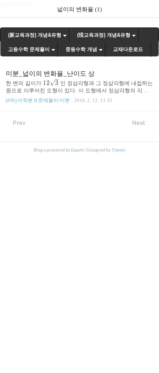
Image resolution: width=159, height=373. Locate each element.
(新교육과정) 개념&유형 (34, 35)
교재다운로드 (128, 49)
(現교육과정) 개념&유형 (103, 35)
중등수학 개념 (81, 49)
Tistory (118, 150)
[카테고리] (9, 8)
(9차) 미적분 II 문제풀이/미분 (38, 100)
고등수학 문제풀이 (29, 49)
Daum (77, 150)
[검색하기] (149, 8)
